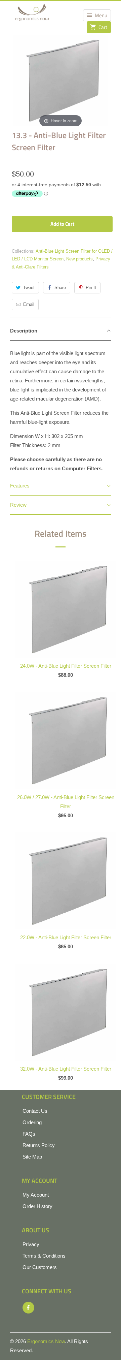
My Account (36, 1195)
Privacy (31, 1244)
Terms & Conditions (44, 1256)
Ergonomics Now (46, 1341)
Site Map (32, 1157)
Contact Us (35, 1111)
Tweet (29, 287)
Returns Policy (39, 1145)
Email (28, 304)
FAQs (29, 1134)
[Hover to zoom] (60, 80)
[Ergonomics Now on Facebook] (28, 1308)
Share (60, 287)
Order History (37, 1206)
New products (79, 258)
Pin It (91, 287)
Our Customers (40, 1267)
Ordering (32, 1122)
